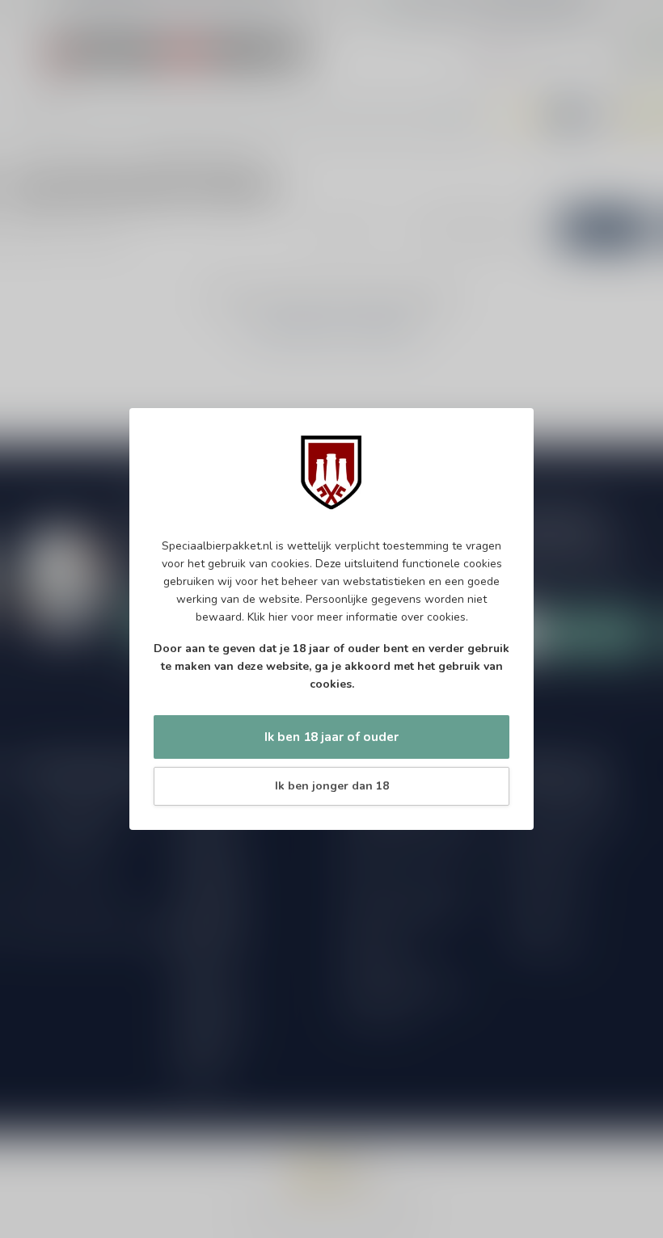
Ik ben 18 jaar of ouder (331, 736)
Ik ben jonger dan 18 (332, 786)
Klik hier (267, 617)
